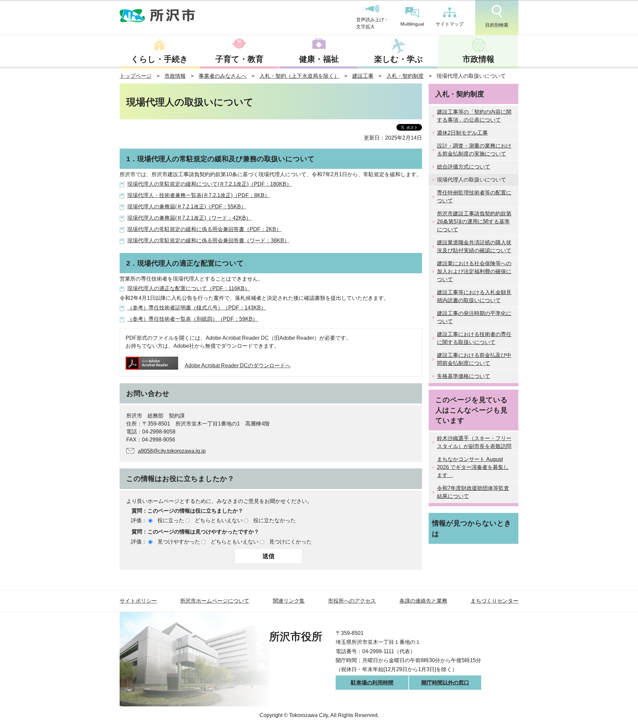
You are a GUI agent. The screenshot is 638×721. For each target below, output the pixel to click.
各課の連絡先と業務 (423, 601)
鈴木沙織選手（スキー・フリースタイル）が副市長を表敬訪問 (474, 442)
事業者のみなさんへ (223, 76)
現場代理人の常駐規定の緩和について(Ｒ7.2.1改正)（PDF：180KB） (209, 184)
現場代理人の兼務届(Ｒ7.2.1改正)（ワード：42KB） (189, 218)
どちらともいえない (219, 520)
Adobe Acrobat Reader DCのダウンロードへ (237, 365)
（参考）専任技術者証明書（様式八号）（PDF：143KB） (196, 307)
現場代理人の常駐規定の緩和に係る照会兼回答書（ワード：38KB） (208, 240)
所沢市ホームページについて (214, 601)
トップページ (136, 76)
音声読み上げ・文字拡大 (372, 23)
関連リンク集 (289, 601)
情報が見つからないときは (471, 528)
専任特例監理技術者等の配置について (474, 196)
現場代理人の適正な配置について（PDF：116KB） (188, 288)
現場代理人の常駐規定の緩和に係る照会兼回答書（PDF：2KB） (204, 229)
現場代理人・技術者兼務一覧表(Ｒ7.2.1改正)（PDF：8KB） (198, 195)
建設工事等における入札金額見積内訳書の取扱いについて (474, 296)
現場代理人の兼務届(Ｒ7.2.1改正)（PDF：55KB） (186, 206)
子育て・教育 (239, 59)
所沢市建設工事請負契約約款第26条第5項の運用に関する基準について (474, 221)
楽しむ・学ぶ (398, 59)
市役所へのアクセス (352, 601)
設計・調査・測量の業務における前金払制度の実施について (474, 150)
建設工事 (362, 76)
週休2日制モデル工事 (462, 133)
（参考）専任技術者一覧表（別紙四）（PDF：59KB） (192, 319)
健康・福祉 (319, 59)
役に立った (171, 520)
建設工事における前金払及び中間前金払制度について (474, 359)
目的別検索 (496, 25)
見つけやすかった (179, 541)
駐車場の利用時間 (372, 682)
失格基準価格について (463, 376)
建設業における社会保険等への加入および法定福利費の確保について (474, 271)
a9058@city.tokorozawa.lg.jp (172, 451)
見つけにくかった (290, 541)
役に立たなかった (274, 520)
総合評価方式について (463, 167)
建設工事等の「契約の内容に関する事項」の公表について (474, 116)
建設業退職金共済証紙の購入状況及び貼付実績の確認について (474, 246)
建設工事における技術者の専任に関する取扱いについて (474, 338)
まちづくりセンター (494, 601)
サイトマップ (450, 24)
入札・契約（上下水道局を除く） (299, 76)
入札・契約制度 (405, 76)
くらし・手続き (159, 59)
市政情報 (478, 59)
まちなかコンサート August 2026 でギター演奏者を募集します (473, 467)
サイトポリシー (138, 601)
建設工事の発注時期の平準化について (474, 317)
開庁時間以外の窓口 (445, 682)
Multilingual (412, 24)
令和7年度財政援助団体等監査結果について (473, 492)
